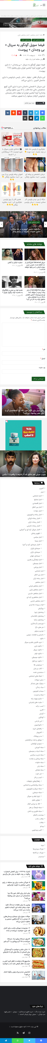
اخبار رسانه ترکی (34, 522)
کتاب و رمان (38, 668)
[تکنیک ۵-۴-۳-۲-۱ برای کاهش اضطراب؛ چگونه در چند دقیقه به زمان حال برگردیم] (38, 874)
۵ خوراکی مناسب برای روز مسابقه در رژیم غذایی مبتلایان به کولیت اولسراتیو (16, 883)
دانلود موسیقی (37, 657)
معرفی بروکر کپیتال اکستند (28, 1014)
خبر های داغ (39, 627)
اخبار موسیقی (37, 563)
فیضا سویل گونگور (29, 103)
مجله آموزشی (39, 747)
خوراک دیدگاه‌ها (38, 852)
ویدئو (42, 826)
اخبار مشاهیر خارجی (35, 593)
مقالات (41, 822)
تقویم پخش (35, 533)
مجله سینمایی (37, 792)
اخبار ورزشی (38, 567)
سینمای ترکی (35, 552)
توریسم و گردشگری (37, 623)
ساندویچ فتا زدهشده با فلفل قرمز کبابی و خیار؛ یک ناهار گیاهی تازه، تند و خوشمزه (16, 962)
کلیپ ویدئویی (37, 830)
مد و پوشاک (38, 736)
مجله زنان (40, 766)
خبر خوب (38, 773)
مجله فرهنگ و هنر (35, 807)
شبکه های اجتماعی (35, 676)
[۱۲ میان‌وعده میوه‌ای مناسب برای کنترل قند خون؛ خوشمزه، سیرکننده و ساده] (38, 931)
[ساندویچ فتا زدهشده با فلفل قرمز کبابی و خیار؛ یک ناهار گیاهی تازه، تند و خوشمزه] (38, 964)
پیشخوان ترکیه (26, 40)
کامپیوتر (39, 732)
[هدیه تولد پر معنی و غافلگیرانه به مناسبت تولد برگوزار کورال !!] (12, 282)
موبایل (15, 1012)
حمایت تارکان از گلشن (15, 262)
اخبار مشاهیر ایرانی (35, 586)
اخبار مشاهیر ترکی (23, 35)
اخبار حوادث (38, 511)
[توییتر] (36, 112)
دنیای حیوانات (39, 680)
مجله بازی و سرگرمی (37, 755)
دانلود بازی (38, 646)
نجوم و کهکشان (36, 743)
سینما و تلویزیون (38, 691)
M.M (39, 55)
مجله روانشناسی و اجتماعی (32, 785)
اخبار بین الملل (37, 507)
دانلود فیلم (38, 653)
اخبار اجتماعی (37, 496)
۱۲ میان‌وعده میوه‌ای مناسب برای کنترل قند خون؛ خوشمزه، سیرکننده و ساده (17, 929)
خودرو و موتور (39, 631)
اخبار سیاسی (38, 537)
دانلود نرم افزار (37, 661)
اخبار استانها (38, 499)
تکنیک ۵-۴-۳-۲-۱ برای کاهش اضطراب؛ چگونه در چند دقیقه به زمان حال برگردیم (16, 872)
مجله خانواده (39, 762)
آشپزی (41, 488)
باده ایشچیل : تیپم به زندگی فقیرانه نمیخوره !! (28, 474)
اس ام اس (38, 721)
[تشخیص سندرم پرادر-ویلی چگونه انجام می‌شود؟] (38, 975)
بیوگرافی (41, 608)
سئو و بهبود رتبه (36, 698)
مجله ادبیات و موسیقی (36, 751)
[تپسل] (6, 421)
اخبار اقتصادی (37, 503)
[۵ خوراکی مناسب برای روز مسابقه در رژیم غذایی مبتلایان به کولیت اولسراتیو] (38, 885)
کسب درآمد (40, 706)
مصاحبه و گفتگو (38, 815)
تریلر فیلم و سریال (33, 796)
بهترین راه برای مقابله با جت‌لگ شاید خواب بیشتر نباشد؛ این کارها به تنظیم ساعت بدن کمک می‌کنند (17, 907)
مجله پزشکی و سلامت (36, 758)
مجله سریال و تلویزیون (34, 789)
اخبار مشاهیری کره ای (34, 597)
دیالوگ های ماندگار (37, 683)
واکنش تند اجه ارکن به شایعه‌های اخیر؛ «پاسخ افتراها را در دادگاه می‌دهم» (25, 231)
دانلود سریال (38, 650)
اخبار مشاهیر (34, 35)
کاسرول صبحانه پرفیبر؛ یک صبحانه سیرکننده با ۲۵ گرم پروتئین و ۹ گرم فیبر (17, 940)
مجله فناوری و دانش (35, 811)
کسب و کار (38, 777)
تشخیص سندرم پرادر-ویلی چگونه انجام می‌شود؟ (25, 413)
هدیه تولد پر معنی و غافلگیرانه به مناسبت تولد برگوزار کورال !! (12, 291)
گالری (42, 710)
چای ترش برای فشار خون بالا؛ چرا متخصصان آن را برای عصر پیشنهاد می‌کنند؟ (18, 896)
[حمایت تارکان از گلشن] (12, 254)
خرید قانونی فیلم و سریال (33, 642)
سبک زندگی (40, 687)
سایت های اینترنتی (35, 702)
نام (43, 349)
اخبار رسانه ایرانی (34, 518)
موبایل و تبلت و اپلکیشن (33, 740)
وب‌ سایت (42, 367)
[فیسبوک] (42, 112)
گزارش (41, 713)
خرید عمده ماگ (40, 1012)
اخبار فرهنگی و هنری (34, 559)
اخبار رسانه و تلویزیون (34, 514)
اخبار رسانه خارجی (33, 526)
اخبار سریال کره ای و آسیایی (30, 529)
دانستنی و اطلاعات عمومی (35, 635)
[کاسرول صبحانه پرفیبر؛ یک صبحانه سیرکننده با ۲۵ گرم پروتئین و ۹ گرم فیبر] (38, 942)
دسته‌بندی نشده (38, 672)
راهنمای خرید (37, 728)
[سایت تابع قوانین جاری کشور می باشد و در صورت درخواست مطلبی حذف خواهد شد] (23, 22)
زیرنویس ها (38, 665)
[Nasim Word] (36, 5)
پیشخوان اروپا (39, 612)
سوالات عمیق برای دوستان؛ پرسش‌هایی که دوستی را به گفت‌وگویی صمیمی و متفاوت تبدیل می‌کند (16, 919)
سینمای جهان (35, 556)
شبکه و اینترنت (39, 695)
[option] (23, 224)
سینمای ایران (35, 548)
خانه (41, 35)
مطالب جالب (39, 819)
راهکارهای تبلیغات (33, 781)
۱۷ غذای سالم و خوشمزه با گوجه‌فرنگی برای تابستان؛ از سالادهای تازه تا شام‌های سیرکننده (16, 952)
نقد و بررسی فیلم (34, 804)
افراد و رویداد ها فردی (36, 605)
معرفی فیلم (36, 800)
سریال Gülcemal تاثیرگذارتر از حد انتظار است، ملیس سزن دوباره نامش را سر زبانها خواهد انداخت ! (35, 266)
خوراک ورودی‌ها (38, 849)
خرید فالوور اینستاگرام (26, 1012)
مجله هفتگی (39, 770)
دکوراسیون (38, 725)
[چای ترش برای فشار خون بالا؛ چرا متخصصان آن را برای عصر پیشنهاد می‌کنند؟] (38, 896)
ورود (42, 845)
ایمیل (42, 358)
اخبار (42, 492)
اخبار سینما (38, 541)
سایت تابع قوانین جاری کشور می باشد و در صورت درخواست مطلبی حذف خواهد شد (23, 16)
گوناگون (41, 717)
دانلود (42, 638)
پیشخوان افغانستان (37, 616)
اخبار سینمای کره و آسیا (31, 544)
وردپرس (41, 856)
